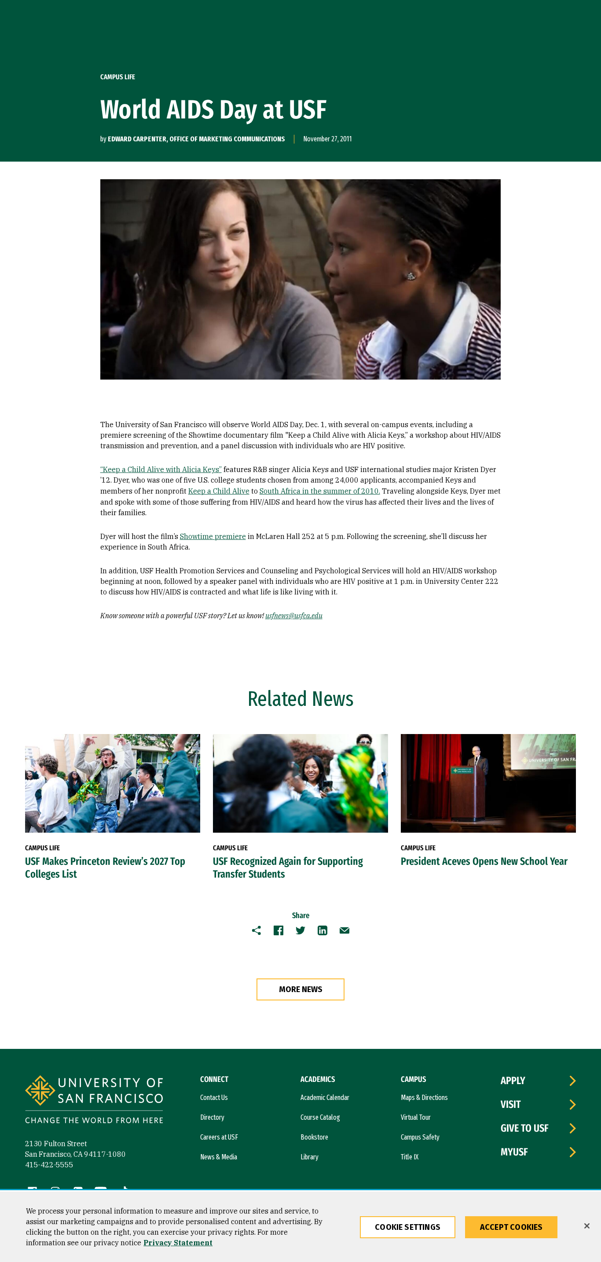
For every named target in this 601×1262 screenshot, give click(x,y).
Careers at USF (219, 1137)
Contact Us (214, 1097)
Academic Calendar (324, 1097)
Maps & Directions (424, 1097)
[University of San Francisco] (94, 1100)
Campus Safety (420, 1137)
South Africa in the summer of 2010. (320, 491)
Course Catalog (320, 1117)
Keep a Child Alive (218, 491)
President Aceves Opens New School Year (484, 861)
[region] (300, 1227)
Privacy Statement (178, 1242)
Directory (212, 1117)
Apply (513, 1080)
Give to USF (525, 1128)
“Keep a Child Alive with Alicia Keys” (161, 469)
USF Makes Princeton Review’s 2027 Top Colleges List (105, 867)
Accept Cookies (511, 1227)
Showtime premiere (213, 536)
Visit (511, 1104)
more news (300, 989)
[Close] (587, 1226)
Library (309, 1157)
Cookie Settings (407, 1227)
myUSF (514, 1152)
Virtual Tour (416, 1117)
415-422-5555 (49, 1164)
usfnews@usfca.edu (293, 615)
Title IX (409, 1157)
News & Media (218, 1157)
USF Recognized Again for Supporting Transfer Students (288, 867)
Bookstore (314, 1137)
